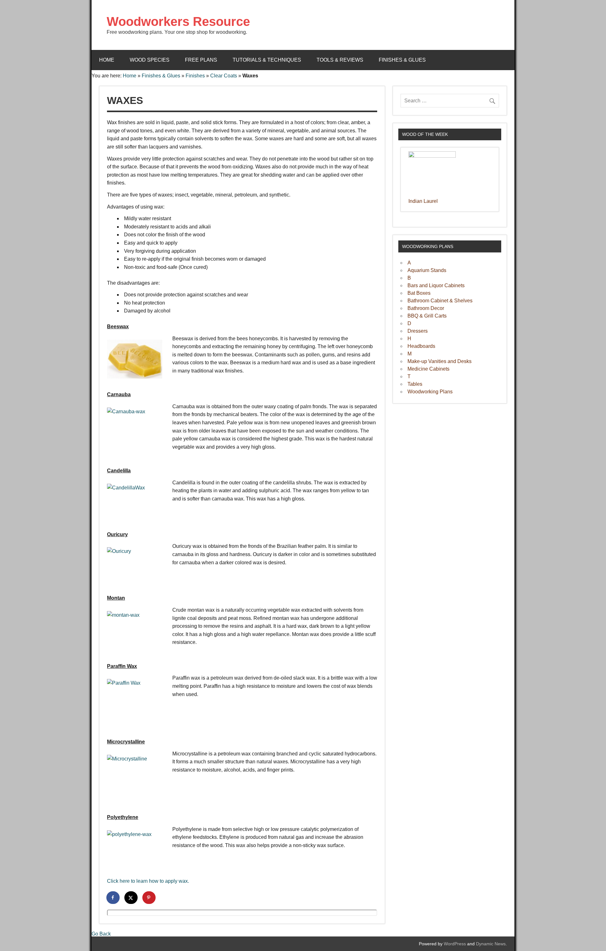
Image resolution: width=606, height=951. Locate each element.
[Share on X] (131, 897)
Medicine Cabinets (428, 369)
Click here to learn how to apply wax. (148, 881)
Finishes (195, 75)
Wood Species (149, 60)
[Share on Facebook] (113, 897)
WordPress (455, 943)
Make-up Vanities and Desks (439, 361)
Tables (414, 384)
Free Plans (201, 60)
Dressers (417, 331)
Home (106, 60)
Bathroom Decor (425, 308)
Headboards (421, 346)
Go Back (101, 933)
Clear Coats (223, 75)
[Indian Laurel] (432, 156)
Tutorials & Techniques (267, 60)
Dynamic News (491, 943)
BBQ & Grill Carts (427, 315)
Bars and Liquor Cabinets (436, 285)
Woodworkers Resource (178, 21)
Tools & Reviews (340, 60)
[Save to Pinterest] (149, 897)
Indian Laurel (423, 201)
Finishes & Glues (402, 60)
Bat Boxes (419, 293)
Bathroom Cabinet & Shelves (439, 300)
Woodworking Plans (430, 391)
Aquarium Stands (426, 270)
